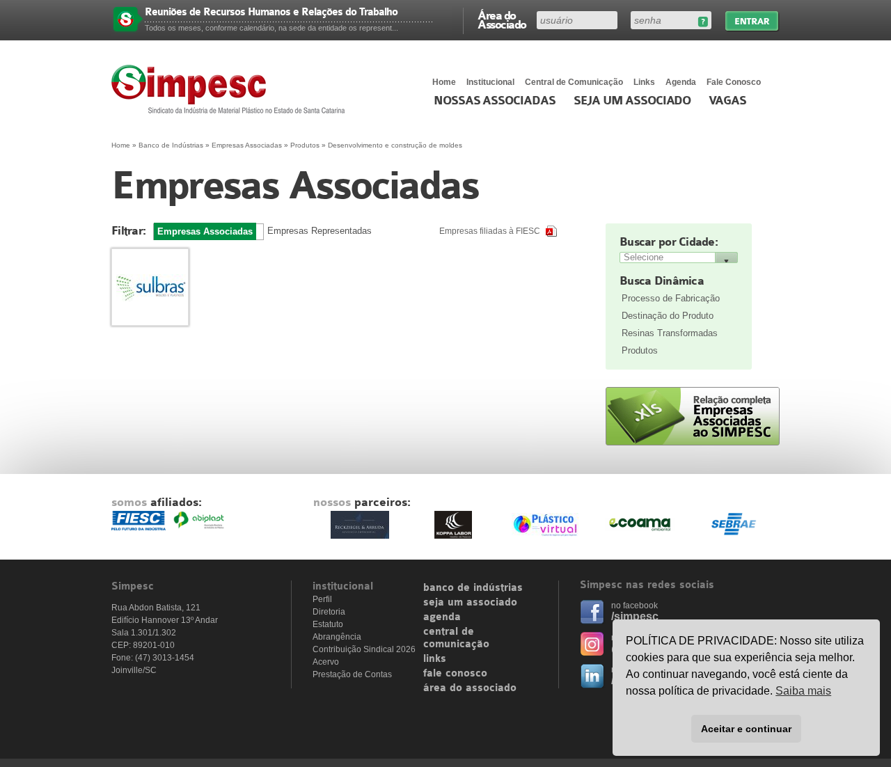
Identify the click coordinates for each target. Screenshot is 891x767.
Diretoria (329, 612)
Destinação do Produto (667, 315)
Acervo (326, 662)
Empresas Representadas (319, 231)
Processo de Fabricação (671, 298)
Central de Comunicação (574, 82)
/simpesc (635, 616)
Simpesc (231, 89)
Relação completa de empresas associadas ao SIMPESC (693, 416)
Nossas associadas (494, 101)
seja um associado (470, 602)
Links (644, 82)
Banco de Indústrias (171, 145)
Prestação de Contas (352, 674)
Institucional (490, 82)
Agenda (680, 82)
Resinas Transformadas (670, 333)
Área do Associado (502, 19)
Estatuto (328, 624)
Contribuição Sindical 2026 (364, 649)
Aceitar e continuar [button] (746, 728)
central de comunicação (456, 638)
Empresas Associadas (247, 145)
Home (444, 82)
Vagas (727, 101)
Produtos (640, 350)
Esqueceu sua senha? (702, 22)
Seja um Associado (632, 101)
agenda (442, 617)
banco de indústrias (473, 588)
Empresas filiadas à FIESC (489, 231)
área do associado (470, 688)
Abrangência (337, 637)
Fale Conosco (734, 82)
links (434, 659)
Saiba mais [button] (803, 691)
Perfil (322, 599)
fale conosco (455, 673)
